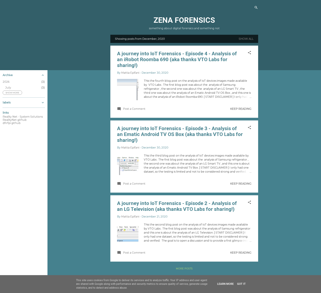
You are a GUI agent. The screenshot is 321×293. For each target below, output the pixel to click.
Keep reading (240, 108)
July (8, 87)
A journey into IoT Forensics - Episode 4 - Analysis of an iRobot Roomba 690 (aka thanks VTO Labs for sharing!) (177, 59)
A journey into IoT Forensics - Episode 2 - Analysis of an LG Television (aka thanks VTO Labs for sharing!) (177, 206)
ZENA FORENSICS (184, 20)
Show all (246, 38)
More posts (184, 268)
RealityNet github (15, 119)
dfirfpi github (12, 123)
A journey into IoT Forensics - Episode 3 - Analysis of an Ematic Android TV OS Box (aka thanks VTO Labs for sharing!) (180, 134)
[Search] (256, 8)
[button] (249, 53)
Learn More (225, 283)
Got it (241, 283)
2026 (6, 81)
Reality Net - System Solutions (23, 116)
